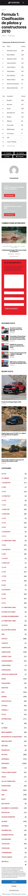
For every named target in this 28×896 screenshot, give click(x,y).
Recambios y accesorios (10, 808)
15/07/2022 (4, 436)
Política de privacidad (16, 894)
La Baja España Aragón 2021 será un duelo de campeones (14, 250)
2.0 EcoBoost (6, 589)
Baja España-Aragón (8, 246)
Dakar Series (6, 683)
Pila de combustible (8, 781)
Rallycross (14, 247)
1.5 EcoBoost (6, 531)
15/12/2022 (4, 403)
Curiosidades (6, 670)
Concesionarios (7, 661)
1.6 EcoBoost (6, 549)
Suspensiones (6, 839)
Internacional (7, 719)
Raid (3, 794)
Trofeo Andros (7, 857)
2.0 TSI (4, 603)
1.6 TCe (4, 567)
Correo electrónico (9, 296)
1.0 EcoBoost (6, 482)
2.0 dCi (4, 585)
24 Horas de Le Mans (8, 612)
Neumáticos (6, 750)
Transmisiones (7, 852)
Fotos (4, 714)
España (4, 696)
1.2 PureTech (6, 496)
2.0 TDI (4, 598)
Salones (4, 821)
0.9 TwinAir (5, 478)
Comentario (7, 273)
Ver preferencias (14, 890)
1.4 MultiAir (5, 514)
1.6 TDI (4, 572)
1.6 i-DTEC (5, 558)
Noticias (23, 246)
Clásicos (5, 643)
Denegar (14, 886)
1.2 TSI (4, 505)
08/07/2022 (4, 463)
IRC (3, 723)
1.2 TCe (4, 500)
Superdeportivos (8, 835)
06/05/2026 (12, 332)
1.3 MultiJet (6, 509)
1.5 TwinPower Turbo (9, 540)
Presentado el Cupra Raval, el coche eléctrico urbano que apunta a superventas (18, 337)
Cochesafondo (11, 35)
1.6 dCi (4, 545)
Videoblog (5, 861)
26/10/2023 (12, 357)
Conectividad (6, 665)
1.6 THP (4, 576)
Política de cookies (6, 894)
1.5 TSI (4, 536)
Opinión (4, 768)
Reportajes (6, 812)
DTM (3, 692)
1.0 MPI (4, 487)
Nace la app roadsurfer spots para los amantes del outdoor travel (13, 460)
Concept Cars (6, 656)
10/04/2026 (12, 340)
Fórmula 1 (5, 710)
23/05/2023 (12, 365)
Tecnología (5, 843)
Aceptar (14, 882)
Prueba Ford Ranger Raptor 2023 (11, 402)
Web (5, 302)
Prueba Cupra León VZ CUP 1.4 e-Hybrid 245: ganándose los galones (14, 433)
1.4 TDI (4, 518)
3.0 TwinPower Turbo (9, 621)
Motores (5, 745)
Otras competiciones (9, 772)
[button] (25, 864)
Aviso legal (23, 894)
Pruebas (4, 790)
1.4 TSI (4, 523)
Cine (3, 634)
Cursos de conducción (9, 674)
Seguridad (5, 826)
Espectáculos (6, 701)
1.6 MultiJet (6, 563)
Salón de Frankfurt (8, 817)
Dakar (4, 679)
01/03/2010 (4, 35)
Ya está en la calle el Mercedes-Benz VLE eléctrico (16, 329)
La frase (4, 728)
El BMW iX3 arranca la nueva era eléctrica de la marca (17, 346)
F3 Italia (4, 705)
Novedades (6, 185)
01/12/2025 (12, 349)
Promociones (6, 786)
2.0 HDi (4, 594)
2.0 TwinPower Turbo (9, 607)
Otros (4, 777)
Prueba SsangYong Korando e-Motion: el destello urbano (18, 354)
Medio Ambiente (7, 732)
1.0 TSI (4, 491)
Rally (3, 799)
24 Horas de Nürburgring (10, 616)
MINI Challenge (7, 741)
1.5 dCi (4, 527)
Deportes (5, 687)
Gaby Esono (11, 253)
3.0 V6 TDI (5, 625)
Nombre (6, 290)
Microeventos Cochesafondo (12, 737)
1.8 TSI (4, 581)
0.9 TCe (4, 474)
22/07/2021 (17, 253)
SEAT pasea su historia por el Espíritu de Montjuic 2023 (18, 362)
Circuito (4, 9)
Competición (17, 246)
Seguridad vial (7, 830)
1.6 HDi (4, 554)
